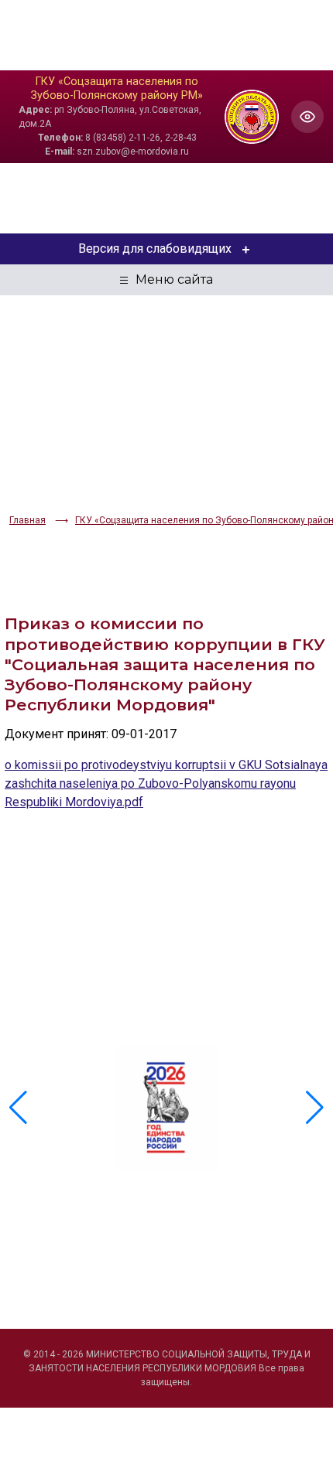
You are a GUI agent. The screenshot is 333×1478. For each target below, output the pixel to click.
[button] (314, 1108)
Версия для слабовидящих (155, 248)
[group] (166, 1108)
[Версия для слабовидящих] (307, 116)
